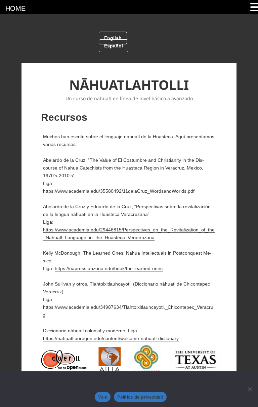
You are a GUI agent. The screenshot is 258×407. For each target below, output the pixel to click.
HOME (15, 8)
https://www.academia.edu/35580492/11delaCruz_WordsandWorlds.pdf (119, 191)
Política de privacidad (140, 397)
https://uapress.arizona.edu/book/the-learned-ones (109, 268)
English (113, 38)
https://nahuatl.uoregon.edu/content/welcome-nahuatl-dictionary (111, 338)
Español (113, 45)
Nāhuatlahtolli (129, 85)
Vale (102, 397)
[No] (249, 389)
